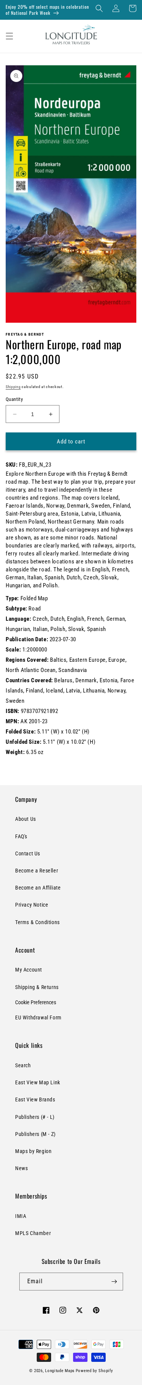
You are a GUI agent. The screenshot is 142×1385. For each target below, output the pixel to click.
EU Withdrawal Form (38, 1017)
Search (23, 1065)
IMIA (20, 1216)
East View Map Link (37, 1082)
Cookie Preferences (35, 1002)
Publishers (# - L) (35, 1117)
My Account (28, 970)
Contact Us (27, 853)
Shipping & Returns (37, 987)
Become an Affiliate (38, 888)
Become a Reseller (36, 871)
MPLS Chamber (33, 1233)
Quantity (14, 399)
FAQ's (21, 836)
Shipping (13, 387)
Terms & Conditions (37, 922)
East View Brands (35, 1099)
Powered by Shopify (94, 1370)
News (21, 1168)
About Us (25, 819)
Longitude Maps (60, 1370)
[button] (99, 8)
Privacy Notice (31, 905)
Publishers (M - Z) (35, 1134)
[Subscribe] (114, 1281)
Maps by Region (33, 1151)
